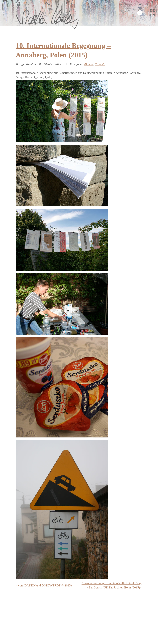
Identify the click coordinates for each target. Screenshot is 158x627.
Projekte (100, 64)
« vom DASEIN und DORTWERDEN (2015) (44, 585)
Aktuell (88, 64)
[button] (139, 12)
